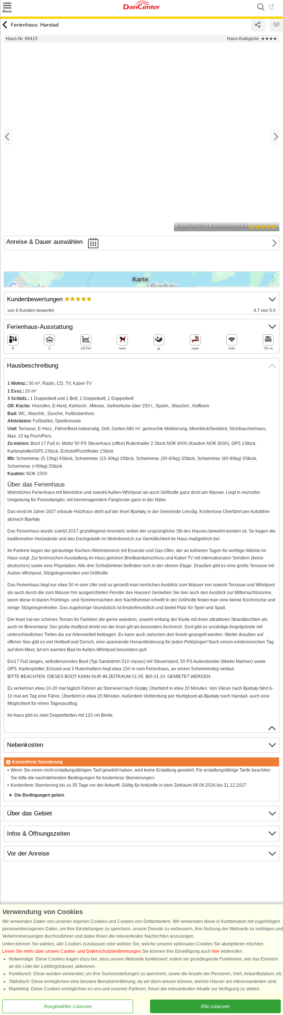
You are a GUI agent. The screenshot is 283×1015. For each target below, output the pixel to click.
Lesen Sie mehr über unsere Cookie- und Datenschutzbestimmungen (71, 951)
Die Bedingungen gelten (39, 795)
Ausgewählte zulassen (68, 1006)
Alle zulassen (215, 1006)
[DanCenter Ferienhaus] (141, 7)
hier (216, 951)
